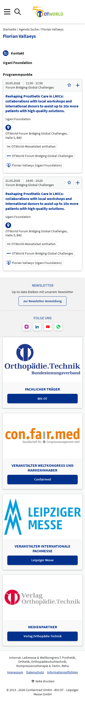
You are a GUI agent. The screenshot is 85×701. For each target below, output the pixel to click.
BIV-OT (42, 398)
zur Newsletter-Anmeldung (42, 301)
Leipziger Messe (42, 560)
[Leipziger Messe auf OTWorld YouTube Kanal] (48, 327)
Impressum (15, 672)
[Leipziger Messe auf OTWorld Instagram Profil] (26, 327)
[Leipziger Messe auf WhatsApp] (58, 327)
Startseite (9, 29)
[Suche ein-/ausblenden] (17, 12)
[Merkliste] (69, 85)
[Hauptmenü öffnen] (7, 12)
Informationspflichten (62, 672)
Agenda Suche (29, 29)
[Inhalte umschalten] (77, 85)
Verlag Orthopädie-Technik (43, 636)
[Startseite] (47, 12)
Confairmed (42, 479)
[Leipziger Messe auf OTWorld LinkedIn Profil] (37, 327)
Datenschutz (35, 672)
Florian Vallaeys (52, 29)
